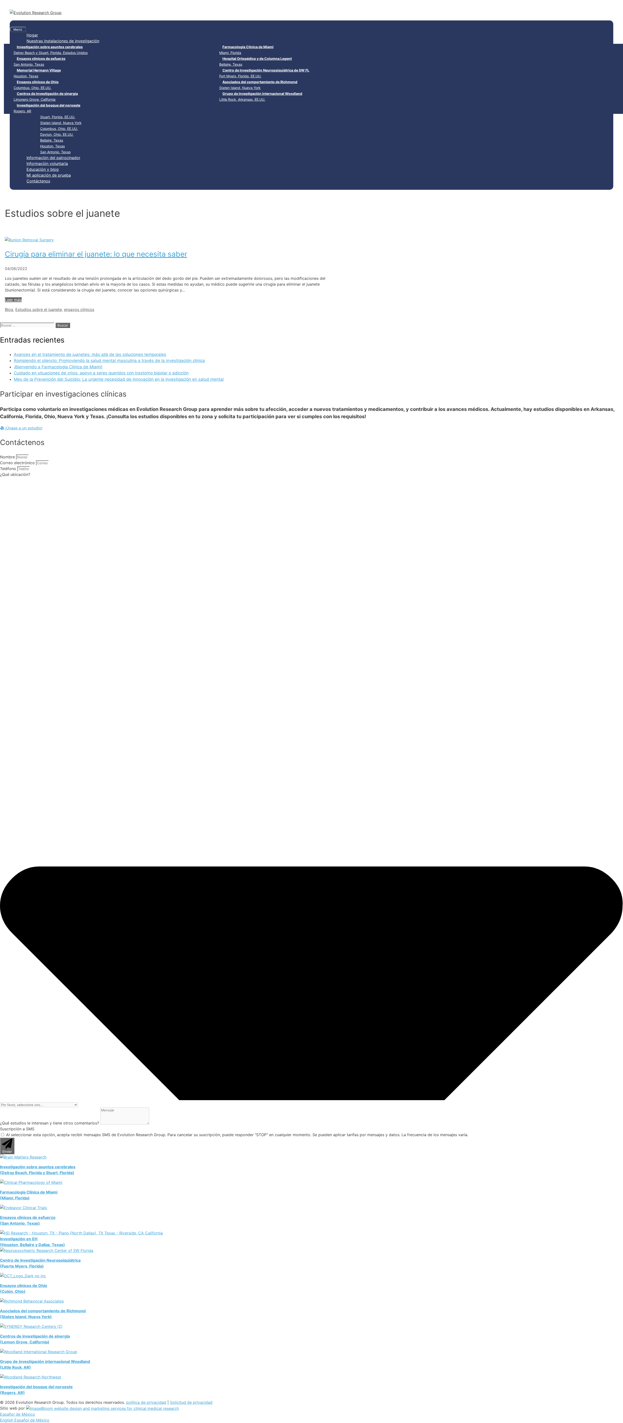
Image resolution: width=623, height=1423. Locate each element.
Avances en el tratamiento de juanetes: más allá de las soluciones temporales (90, 354)
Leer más (13, 299)
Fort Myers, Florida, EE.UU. (264, 73)
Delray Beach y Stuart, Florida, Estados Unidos (51, 50)
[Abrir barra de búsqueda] (13, 23)
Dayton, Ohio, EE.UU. (56, 134)
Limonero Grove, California (46, 96)
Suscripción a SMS (17, 1128)
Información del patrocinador (53, 157)
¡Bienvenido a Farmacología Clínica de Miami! (58, 366)
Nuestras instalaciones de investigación (63, 40)
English (7, 1420)
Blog (9, 309)
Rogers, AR (47, 108)
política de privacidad (146, 1402)
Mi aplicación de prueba (49, 175)
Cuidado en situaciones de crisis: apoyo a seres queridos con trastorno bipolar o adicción (101, 373)
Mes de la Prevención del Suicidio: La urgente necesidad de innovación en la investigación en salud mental (119, 379)
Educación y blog (43, 169)
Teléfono (8, 468)
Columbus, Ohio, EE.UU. (36, 85)
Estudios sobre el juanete (38, 309)
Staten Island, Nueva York (258, 85)
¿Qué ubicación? (15, 474)
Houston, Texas (37, 73)
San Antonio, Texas (39, 61)
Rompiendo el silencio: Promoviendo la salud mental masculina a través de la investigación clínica (109, 360)
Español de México (17, 1414)
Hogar (32, 35)
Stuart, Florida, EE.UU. (57, 117)
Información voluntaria (47, 163)
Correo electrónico (18, 462)
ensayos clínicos (79, 309)
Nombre (8, 456)
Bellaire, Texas (255, 61)
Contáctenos (38, 181)
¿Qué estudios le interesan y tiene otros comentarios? (50, 1123)
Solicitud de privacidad (191, 1402)
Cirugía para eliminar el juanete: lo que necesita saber (96, 254)
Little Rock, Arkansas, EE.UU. (260, 96)
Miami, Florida (246, 50)
